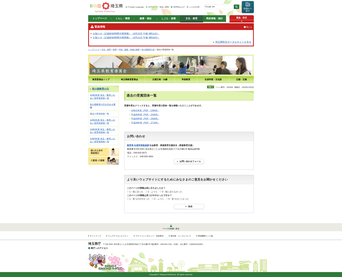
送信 (190, 206)
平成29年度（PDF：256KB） (145, 118)
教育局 (130, 145)
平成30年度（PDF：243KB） (145, 114)
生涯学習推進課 (141, 145)
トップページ (93, 50)
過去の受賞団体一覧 (99, 114)
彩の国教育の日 (148, 50)
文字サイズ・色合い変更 (158, 7)
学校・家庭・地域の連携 (129, 50)
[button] (242, 21)
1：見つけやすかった (139, 199)
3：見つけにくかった (178, 199)
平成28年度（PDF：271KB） (145, 123)
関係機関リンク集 (205, 236)
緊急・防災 (241, 18)
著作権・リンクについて (180, 236)
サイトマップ (95, 236)
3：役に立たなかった (172, 192)
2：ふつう (153, 192)
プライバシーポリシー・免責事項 (149, 236)
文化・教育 (106, 50)
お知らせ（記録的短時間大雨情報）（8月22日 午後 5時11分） (126, 33)
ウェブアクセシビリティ (118, 236)
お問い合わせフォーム (190, 161)
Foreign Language (136, 7)
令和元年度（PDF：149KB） (145, 110)
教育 (115, 50)
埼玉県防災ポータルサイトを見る (233, 42)
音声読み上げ (179, 7)
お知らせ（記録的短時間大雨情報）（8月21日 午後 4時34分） (126, 37)
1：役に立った (136, 192)
